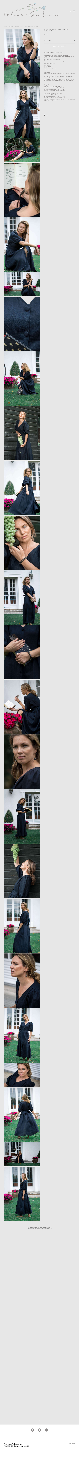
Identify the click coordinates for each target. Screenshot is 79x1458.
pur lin (11, 26)
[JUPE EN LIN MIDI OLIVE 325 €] (57, 1377)
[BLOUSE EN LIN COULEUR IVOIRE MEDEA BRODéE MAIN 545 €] (57, 1257)
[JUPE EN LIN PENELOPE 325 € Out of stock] (21, 1316)
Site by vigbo (39, 1453)
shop (5, 26)
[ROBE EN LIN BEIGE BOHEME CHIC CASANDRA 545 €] (21, 1257)
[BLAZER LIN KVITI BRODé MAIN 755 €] (57, 1316)
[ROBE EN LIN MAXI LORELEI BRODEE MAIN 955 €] (21, 1377)
